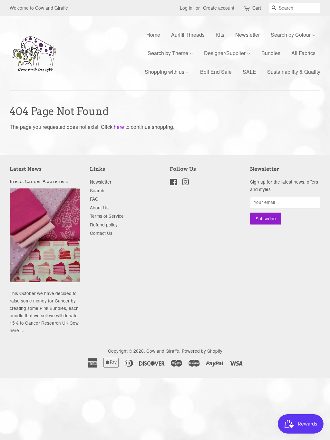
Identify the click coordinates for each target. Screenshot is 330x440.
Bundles (270, 53)
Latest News (26, 169)
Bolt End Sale (216, 71)
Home (153, 34)
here (119, 126)
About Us (99, 207)
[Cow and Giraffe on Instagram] (185, 183)
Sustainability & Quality (293, 71)
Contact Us (101, 233)
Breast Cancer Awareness (39, 181)
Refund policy (104, 224)
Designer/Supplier (225, 53)
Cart (256, 8)
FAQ (94, 199)
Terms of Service (107, 216)
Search (97, 190)
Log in (186, 8)
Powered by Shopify (202, 351)
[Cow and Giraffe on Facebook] (173, 183)
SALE (249, 71)
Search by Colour (291, 34)
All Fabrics (303, 53)
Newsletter (247, 34)
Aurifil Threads (188, 34)
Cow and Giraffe (162, 351)
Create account (218, 8)
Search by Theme (168, 53)
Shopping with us (165, 71)
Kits (220, 34)
